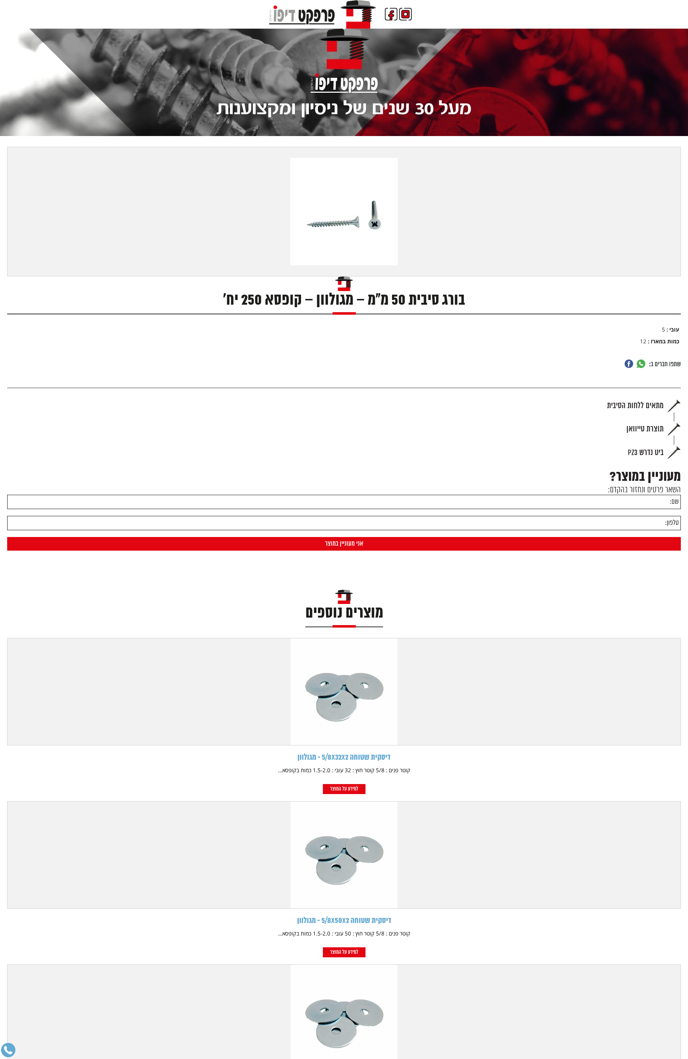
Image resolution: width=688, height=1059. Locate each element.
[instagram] (405, 14)
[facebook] (391, 14)
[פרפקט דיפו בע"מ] (322, 14)
